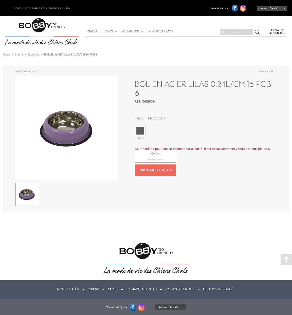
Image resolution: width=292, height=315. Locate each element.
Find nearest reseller (155, 170)
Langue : (268, 8)
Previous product (27, 71)
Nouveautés (130, 31)
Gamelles (34, 54)
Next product (267, 71)
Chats (109, 31)
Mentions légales (219, 289)
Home (6, 54)
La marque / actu (160, 31)
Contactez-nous (179, 289)
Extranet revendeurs (277, 31)
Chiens (92, 31)
